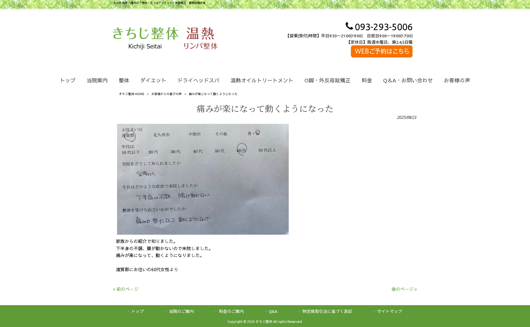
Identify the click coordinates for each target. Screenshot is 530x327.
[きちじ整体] (146, 39)
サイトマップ (389, 311)
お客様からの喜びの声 (166, 94)
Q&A (273, 311)
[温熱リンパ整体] (201, 39)
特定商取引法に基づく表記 (327, 311)
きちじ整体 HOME (131, 94)
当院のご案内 (181, 311)
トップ (137, 311)
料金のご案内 (231, 311)
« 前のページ (126, 289)
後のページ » (404, 289)
